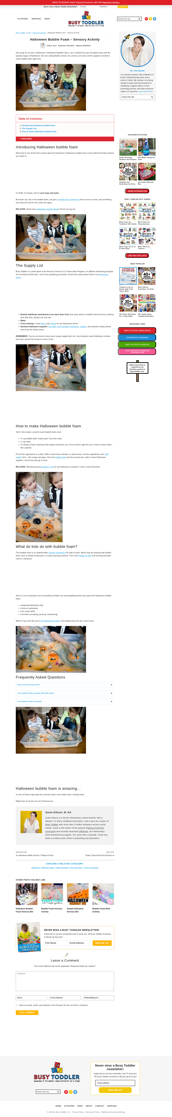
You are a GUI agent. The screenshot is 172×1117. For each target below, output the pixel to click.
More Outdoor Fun (137, 191)
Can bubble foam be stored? (30, 701)
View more (26, 139)
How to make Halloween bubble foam (39, 132)
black (43, 324)
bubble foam (60, 457)
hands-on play (85, 556)
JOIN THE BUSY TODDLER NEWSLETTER (137, 351)
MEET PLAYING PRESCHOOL (137, 330)
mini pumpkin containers (68, 327)
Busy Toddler (51, 824)
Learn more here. (145, 91)
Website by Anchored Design (113, 1112)
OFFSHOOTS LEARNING (137, 337)
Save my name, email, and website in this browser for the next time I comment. (53, 1005)
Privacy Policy (78, 1112)
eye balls (52, 327)
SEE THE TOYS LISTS (137, 256)
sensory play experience (69, 200)
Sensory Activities (91, 868)
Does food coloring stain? (29, 685)
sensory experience (57, 553)
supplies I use (47, 467)
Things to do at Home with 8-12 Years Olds (126, 289)
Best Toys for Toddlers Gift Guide (128, 223)
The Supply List (29, 129)
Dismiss (116, 2)
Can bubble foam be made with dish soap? (36, 693)
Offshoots (83, 831)
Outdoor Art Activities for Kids (127, 183)
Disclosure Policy (93, 1112)
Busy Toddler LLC (63, 1112)
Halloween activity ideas (47, 209)
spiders (83, 327)
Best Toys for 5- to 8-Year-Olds (127, 248)
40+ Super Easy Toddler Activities (146, 315)
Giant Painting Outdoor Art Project (127, 158)
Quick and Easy (76, 868)
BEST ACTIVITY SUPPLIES (137, 344)
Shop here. (107, 2)
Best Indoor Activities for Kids (146, 288)
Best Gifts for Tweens (144, 248)
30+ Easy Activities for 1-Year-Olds (127, 315)
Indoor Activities (62, 868)
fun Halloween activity (50, 621)
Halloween (35, 868)
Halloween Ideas (48, 868)
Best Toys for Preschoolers (144, 223)
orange (53, 324)
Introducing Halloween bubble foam (38, 125)
